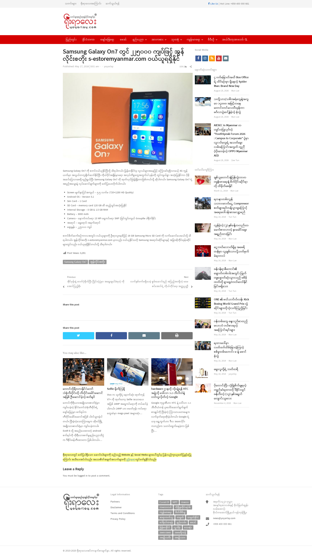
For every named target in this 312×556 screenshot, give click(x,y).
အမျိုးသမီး (165, 537)
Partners (115, 502)
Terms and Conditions (122, 513)
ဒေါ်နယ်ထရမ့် (166, 522)
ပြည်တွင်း (71, 39)
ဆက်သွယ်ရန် (113, 4)
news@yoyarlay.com (224, 518)
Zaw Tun (235, 160)
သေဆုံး (188, 527)
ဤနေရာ (131, 460)
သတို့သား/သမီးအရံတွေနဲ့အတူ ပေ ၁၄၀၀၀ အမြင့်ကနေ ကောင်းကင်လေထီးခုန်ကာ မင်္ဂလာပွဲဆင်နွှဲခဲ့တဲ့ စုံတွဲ (231, 106)
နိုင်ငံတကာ (88, 39)
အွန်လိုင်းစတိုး (97, 262)
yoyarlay (108, 67)
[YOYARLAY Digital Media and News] (85, 21)
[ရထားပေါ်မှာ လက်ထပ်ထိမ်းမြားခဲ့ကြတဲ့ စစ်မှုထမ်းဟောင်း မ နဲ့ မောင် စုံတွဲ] (203, 343)
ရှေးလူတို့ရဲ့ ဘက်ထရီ (226, 369)
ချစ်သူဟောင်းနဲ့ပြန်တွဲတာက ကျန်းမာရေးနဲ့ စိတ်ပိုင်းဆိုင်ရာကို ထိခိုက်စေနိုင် (231, 182)
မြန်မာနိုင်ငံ (165, 527)
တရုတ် (180, 517)
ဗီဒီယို (211, 39)
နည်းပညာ (138, 39)
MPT (175, 502)
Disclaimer (116, 508)
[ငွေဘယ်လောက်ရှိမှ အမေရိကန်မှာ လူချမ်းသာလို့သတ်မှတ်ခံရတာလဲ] (203, 247)
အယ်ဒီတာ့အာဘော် (233, 39)
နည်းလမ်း (182, 522)
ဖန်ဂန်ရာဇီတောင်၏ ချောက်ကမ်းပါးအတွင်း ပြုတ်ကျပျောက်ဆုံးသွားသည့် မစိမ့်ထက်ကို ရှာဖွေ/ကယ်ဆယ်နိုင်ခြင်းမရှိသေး (230, 278)
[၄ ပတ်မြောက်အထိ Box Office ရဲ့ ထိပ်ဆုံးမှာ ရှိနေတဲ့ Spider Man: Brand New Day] (203, 78)
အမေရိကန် (180, 532)
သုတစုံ (175, 39)
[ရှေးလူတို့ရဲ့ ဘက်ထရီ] (203, 369)
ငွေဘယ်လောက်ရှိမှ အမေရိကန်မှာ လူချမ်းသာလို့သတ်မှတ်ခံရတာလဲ (231, 251)
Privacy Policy (117, 519)
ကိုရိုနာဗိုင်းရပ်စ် (183, 507)
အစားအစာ (165, 532)
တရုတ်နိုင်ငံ (193, 517)
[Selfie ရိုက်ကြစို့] (127, 360)
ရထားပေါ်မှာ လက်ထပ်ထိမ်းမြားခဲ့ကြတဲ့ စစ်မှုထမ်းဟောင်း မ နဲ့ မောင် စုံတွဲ (230, 350)
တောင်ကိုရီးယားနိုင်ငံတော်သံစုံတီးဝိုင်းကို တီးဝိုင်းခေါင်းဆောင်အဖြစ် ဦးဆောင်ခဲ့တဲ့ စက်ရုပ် (83, 393)
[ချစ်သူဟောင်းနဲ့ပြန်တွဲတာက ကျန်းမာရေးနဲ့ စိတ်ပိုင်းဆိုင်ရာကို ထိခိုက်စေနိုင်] (203, 178)
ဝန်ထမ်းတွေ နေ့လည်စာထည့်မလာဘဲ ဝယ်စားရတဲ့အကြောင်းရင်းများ (231, 325)
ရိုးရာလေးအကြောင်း (91, 4)
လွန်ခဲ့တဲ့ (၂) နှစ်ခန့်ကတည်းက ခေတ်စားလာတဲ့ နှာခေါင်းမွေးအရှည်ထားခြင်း (231, 230)
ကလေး (185, 502)
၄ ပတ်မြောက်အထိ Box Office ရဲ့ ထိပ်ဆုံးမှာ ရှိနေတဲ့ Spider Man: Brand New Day (231, 82)
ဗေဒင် (123, 39)
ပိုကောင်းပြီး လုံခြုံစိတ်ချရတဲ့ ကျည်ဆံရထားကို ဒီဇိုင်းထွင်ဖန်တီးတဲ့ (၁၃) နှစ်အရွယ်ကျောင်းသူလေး (230, 392)
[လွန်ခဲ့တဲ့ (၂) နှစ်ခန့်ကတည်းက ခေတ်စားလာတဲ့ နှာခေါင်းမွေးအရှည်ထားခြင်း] (203, 226)
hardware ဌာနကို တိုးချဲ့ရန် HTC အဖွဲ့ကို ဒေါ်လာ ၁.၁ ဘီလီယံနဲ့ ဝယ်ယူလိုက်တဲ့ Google (169, 393)
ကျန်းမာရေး (193, 39)
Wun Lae (235, 91)
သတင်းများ (70, 4)
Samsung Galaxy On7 (75, 262)
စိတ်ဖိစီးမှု (180, 512)
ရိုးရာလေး (82, 551)
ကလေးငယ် (166, 507)
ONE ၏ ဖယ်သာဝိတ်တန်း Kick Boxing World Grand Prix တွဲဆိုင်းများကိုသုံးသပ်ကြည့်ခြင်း (231, 304)
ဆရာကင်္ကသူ (166, 517)
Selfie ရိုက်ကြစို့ (116, 389)
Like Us (214, 4)
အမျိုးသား (180, 537)
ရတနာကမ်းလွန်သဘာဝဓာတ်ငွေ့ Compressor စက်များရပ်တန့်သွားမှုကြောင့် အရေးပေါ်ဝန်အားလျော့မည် (231, 206)
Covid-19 (164, 502)
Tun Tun (232, 217)
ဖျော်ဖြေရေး (107, 39)
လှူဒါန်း (177, 527)
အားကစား (157, 39)
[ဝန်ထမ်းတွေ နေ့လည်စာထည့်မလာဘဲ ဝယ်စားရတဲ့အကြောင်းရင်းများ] (203, 321)
